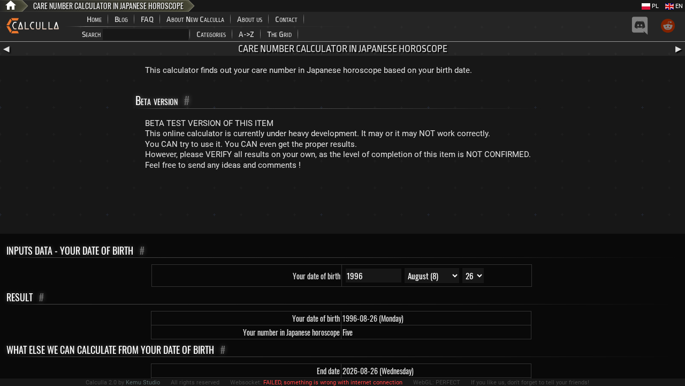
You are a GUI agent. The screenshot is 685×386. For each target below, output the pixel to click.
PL (654, 6)
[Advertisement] (342, 204)
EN (678, 6)
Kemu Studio (143, 382)
